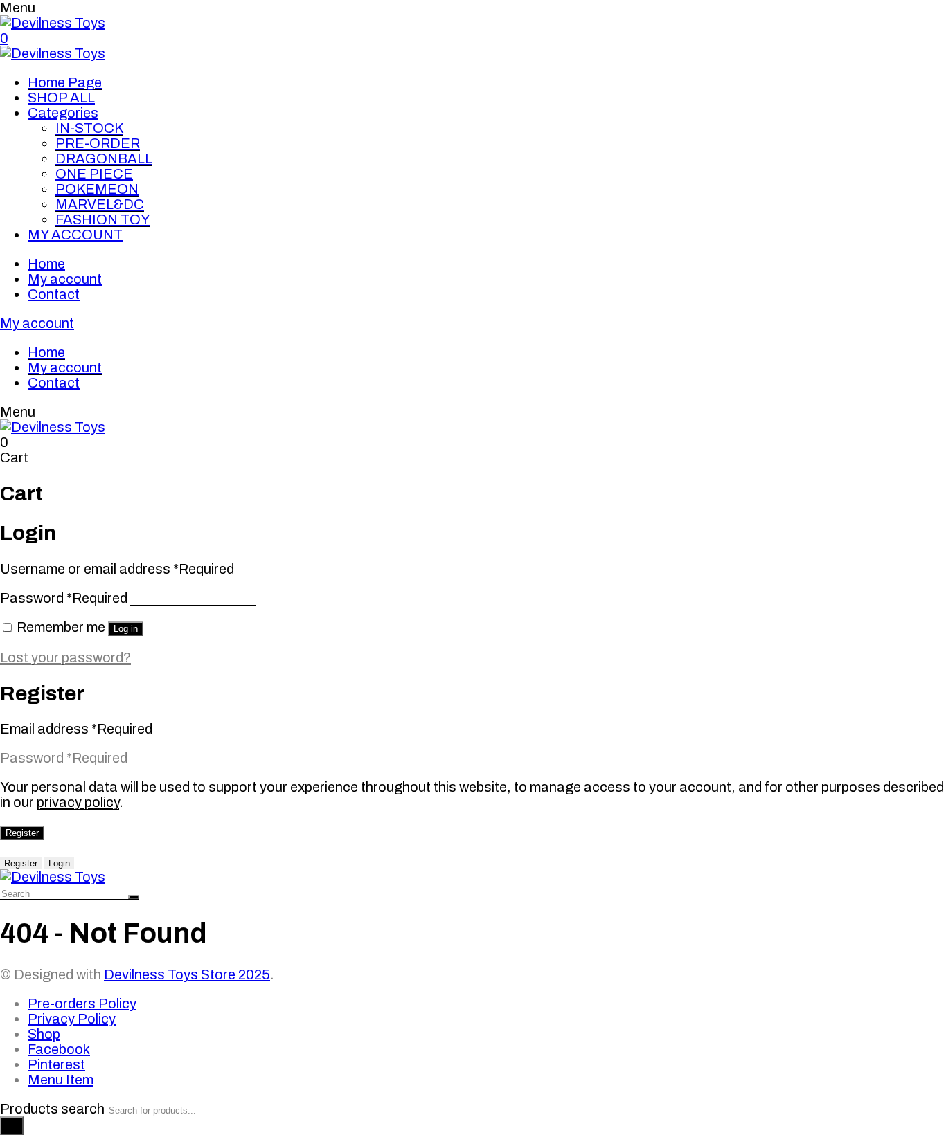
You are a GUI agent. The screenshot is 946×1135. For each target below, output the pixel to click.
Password (63, 598)
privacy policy (78, 802)
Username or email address (117, 568)
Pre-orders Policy (82, 1003)
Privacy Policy (72, 1018)
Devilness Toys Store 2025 (187, 974)
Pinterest (56, 1064)
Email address (76, 728)
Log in (126, 629)
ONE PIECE (94, 173)
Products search (52, 1108)
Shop (44, 1034)
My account (65, 279)
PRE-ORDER (97, 143)
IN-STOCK (89, 128)
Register (22, 833)
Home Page (65, 82)
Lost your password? (65, 657)
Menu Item (60, 1079)
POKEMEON (97, 189)
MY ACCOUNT (75, 234)
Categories (63, 112)
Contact (54, 294)
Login (59, 863)
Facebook (59, 1049)
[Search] (12, 1125)
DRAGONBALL (103, 158)
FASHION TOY (102, 219)
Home (46, 263)
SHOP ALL (61, 97)
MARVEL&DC (99, 204)
